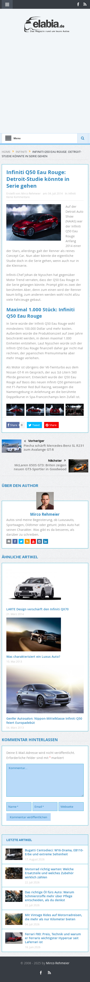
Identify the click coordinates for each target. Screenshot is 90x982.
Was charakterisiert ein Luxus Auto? (33, 656)
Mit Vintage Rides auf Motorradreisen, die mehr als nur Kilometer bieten (53, 917)
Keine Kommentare (18, 197)
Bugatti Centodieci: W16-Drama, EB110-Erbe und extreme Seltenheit (54, 852)
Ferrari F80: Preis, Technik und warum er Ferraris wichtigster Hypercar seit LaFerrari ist (53, 938)
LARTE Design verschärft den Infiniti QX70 (37, 609)
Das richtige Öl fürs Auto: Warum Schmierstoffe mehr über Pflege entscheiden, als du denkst (49, 896)
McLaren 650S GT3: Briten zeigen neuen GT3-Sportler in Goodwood (40, 467)
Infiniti (72, 193)
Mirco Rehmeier (31, 193)
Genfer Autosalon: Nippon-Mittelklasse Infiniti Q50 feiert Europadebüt (44, 720)
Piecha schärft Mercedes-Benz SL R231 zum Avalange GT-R (54, 447)
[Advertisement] (45, 80)
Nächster (55, 461)
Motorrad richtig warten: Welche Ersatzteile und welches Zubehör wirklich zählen (49, 873)
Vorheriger (36, 441)
